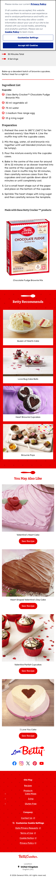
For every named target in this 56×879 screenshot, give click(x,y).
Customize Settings (28, 37)
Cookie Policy (12, 32)
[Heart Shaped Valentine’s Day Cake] (28, 573)
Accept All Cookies (28, 45)
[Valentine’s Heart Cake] (28, 508)
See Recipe (29, 542)
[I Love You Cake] (28, 702)
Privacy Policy (38, 4)
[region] (28, 25)
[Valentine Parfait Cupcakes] (28, 637)
